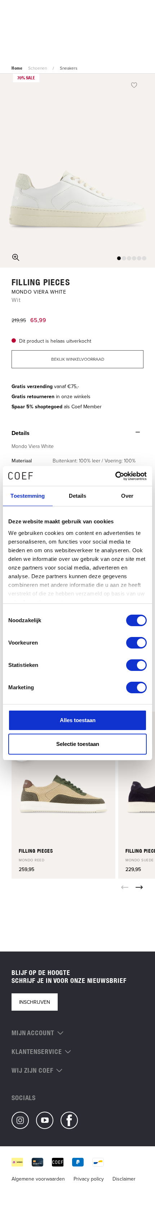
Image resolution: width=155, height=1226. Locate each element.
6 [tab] (144, 258)
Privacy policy (89, 1178)
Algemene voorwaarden (38, 1178)
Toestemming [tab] (27, 496)
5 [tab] (139, 258)
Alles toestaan (78, 720)
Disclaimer (124, 1178)
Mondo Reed (31, 859)
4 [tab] (134, 258)
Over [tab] (127, 496)
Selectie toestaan (77, 744)
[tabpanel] (77, 171)
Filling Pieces (41, 282)
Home (17, 68)
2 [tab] (124, 258)
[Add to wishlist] (134, 85)
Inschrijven (34, 1002)
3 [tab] (129, 258)
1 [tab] (119, 258)
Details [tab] (78, 496)
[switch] (136, 643)
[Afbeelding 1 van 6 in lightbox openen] (77, 171)
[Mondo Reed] (63, 776)
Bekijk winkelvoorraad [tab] (77, 359)
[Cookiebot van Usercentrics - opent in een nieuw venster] (115, 476)
